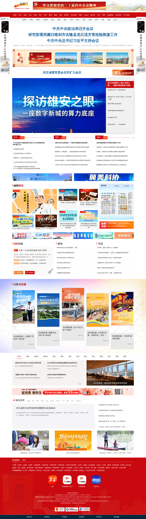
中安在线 (87, 467)
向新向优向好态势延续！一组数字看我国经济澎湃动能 (71, 142)
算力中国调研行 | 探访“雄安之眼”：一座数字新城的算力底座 (119, 84)
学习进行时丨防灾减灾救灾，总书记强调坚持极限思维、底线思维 (113, 45)
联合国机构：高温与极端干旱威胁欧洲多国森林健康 (112, 156)
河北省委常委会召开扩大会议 (62, 72)
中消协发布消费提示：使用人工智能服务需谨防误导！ (113, 252)
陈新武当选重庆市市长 (63, 268)
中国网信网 (61, 465)
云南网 (81, 467)
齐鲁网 (53, 470)
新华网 (19, 465)
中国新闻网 (36, 465)
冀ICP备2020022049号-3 (71, 497)
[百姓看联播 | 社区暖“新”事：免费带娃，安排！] (73, 305)
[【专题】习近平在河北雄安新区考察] (66, 58)
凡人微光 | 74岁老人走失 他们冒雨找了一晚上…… (113, 427)
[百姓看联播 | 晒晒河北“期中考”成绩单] (23, 307)
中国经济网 (44, 465)
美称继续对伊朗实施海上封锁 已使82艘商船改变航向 (112, 160)
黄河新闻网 (115, 465)
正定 (115, 19)
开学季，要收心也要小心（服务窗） (108, 247)
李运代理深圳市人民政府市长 (66, 257)
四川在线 (93, 467)
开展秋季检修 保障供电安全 (116, 110)
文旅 (60, 15)
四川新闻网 (69, 467)
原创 (25, 15)
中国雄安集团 (100, 470)
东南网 (109, 465)
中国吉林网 (101, 467)
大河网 (98, 465)
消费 (80, 15)
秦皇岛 (46, 19)
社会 (30, 15)
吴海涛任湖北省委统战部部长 (66, 252)
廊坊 (59, 19)
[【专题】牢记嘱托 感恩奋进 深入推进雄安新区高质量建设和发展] (91, 58)
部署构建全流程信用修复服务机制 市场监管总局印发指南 (72, 147)
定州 (96, 19)
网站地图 (116, 517)
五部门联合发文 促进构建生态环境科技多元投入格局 (70, 156)
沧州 (71, 19)
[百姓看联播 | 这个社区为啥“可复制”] (48, 310)
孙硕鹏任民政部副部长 (63, 273)
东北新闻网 (91, 465)
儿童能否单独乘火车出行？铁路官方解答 (109, 257)
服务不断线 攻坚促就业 (114, 103)
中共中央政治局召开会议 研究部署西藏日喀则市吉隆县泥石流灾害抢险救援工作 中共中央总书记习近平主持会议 (73, 35)
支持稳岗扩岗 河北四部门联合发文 (108, 405)
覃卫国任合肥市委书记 (63, 262)
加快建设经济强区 (18, 149)
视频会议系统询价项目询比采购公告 (118, 226)
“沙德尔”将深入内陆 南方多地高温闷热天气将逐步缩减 (71, 164)
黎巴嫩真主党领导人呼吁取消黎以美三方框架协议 (111, 164)
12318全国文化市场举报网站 (82, 501)
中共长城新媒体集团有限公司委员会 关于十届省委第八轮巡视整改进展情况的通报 (26, 167)
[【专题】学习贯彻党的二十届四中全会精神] (40, 58)
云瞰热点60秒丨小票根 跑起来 (117, 90)
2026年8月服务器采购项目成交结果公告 (119, 223)
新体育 (66, 15)
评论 (45, 15)
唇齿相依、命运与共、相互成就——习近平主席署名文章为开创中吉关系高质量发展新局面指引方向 (43, 45)
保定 (65, 19)
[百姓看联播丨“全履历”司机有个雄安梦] (122, 309)
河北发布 (118, 15)
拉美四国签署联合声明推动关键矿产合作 (108, 142)
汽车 (98, 15)
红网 (18, 467)
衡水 (77, 19)
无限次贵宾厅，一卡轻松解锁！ (117, 124)
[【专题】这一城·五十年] (117, 58)
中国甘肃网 (59, 470)
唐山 (52, 19)
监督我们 (81, 517)
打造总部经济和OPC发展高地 (22, 153)
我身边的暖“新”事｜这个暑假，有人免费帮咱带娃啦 (113, 421)
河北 (20, 15)
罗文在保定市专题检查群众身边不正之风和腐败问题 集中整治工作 (29, 143)
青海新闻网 (55, 467)
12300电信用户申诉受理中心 (43, 501)
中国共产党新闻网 (71, 465)
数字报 (103, 185)
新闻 (14, 15)
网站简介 (29, 517)
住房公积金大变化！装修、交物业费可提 (109, 273)
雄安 (109, 19)
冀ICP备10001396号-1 (61, 497)
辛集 (102, 19)
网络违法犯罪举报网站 (55, 501)
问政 (35, 15)
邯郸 (90, 19)
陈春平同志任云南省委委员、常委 (67, 247)
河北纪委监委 (92, 501)
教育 (50, 15)
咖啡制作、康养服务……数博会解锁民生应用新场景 (70, 151)
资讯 (72, 401)
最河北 (93, 15)
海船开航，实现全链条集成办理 (22, 158)
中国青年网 (53, 465)
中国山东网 (46, 470)
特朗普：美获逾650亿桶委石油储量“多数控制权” (110, 151)
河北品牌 (74, 15)
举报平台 (99, 517)
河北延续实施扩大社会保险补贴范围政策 (110, 410)
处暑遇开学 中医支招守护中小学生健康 (109, 262)
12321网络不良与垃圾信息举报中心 (68, 501)
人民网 (14, 465)
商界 (103, 15)
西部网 (108, 467)
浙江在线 (128, 465)
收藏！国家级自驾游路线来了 (106, 268)
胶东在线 (39, 470)
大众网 (104, 465)
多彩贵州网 (30, 467)
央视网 (25, 465)
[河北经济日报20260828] (108, 203)
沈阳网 (85, 465)
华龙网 (122, 465)
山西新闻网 (31, 470)
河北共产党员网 (90, 470)
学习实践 (127, 15)
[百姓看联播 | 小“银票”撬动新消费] (97, 310)
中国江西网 (122, 467)
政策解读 (110, 15)
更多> (80, 384)
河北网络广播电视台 (78, 470)
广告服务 (64, 517)
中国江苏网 (114, 467)
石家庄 (24, 19)
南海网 (14, 467)
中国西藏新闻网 (17, 470)
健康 (55, 15)
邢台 (84, 19)
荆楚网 (23, 467)
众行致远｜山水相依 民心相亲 (83, 45)
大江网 (25, 470)
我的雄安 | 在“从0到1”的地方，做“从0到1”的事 (119, 98)
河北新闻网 (67, 470)
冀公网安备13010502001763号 (102, 501)
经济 (40, 15)
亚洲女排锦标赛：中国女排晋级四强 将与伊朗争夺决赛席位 (72, 160)
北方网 (80, 465)
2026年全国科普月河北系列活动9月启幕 (25, 162)
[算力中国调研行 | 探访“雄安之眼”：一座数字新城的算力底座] (59, 105)
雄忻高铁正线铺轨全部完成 (106, 416)
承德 (31, 19)
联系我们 (47, 517)
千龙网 (62, 467)
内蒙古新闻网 (39, 467)
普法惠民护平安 (112, 117)
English (86, 15)
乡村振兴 (78, 401)
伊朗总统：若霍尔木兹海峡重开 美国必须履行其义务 (112, 147)
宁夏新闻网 (47, 467)
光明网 (30, 465)
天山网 (76, 467)
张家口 (38, 19)
